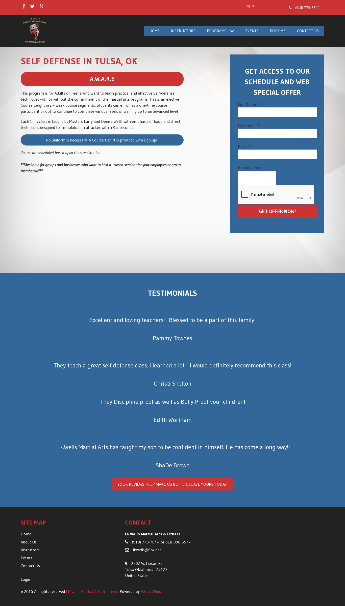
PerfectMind (151, 591)
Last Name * (248, 125)
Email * (244, 146)
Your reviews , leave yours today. (172, 484)
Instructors (183, 30)
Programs (216, 30)
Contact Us (308, 30)
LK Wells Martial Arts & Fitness (92, 591)
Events (252, 30)
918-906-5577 (178, 541)
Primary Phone (250, 167)
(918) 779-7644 (307, 7)
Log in (248, 5)
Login (25, 579)
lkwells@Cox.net (147, 549)
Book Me (278, 30)
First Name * (249, 104)
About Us (29, 541)
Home (155, 30)
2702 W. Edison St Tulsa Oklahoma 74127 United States (146, 569)
